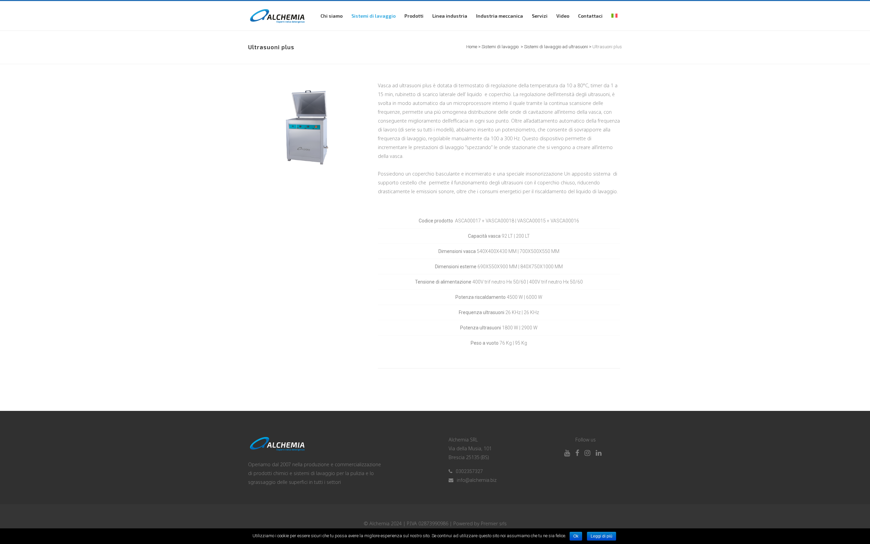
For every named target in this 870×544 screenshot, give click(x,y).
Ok (575, 536)
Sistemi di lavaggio (500, 46)
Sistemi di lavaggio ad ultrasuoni (556, 46)
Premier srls (494, 523)
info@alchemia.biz (477, 480)
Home (471, 46)
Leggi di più (601, 536)
